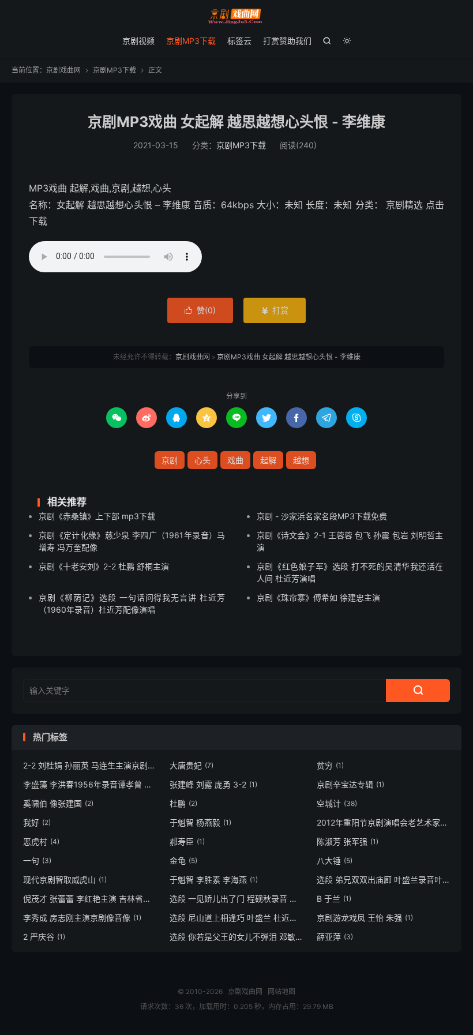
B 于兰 (334, 898)
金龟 (183, 860)
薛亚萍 (335, 937)
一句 (37, 860)
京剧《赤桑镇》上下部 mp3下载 (97, 516)
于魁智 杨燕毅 (200, 822)
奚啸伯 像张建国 (58, 803)
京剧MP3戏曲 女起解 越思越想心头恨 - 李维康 (236, 121)
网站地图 (281, 991)
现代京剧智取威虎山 (65, 879)
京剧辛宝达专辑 (350, 784)
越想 (301, 460)
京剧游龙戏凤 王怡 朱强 (365, 917)
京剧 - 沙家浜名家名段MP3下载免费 (322, 516)
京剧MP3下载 (191, 41)
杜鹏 (183, 803)
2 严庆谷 (44, 937)
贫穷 (330, 765)
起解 (268, 460)
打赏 (274, 310)
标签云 (239, 41)
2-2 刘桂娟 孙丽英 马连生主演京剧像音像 (90, 765)
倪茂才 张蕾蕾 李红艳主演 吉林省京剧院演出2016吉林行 (90, 898)
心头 (202, 460)
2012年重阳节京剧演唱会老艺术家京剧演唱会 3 (384, 822)
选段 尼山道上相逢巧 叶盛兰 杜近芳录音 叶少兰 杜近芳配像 (236, 917)
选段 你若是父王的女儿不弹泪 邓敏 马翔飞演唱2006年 (236, 937)
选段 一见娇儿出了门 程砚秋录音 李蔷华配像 (236, 898)
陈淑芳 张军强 (347, 841)
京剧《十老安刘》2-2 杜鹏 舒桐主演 (104, 566)
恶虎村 (41, 841)
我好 (37, 822)
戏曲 (235, 460)
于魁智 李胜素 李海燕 (214, 879)
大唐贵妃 (191, 765)
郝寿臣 (187, 841)
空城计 (337, 803)
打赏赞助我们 (287, 41)
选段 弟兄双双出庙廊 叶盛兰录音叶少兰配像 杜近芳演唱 (384, 879)
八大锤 (334, 860)
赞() (200, 310)
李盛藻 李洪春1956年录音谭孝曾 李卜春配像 (90, 784)
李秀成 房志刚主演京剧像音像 (82, 917)
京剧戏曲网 (236, 16)
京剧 (170, 460)
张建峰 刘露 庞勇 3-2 (213, 784)
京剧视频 (138, 41)
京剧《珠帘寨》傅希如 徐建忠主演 (318, 597)
